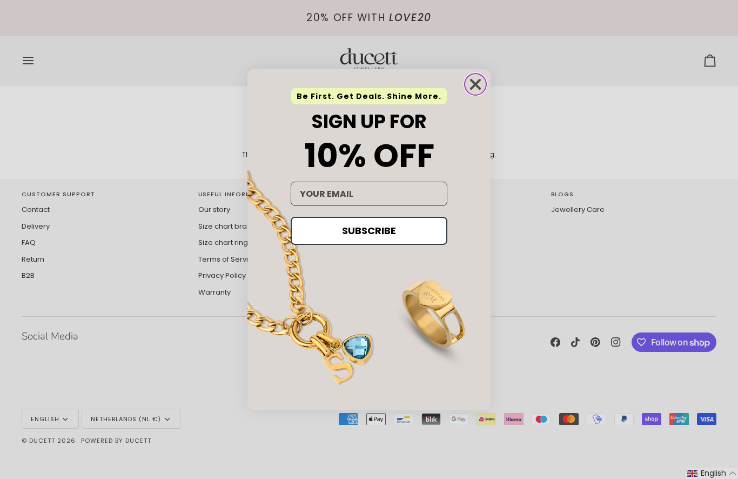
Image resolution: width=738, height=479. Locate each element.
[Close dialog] (475, 84)
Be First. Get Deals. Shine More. (369, 96)
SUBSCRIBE (369, 230)
